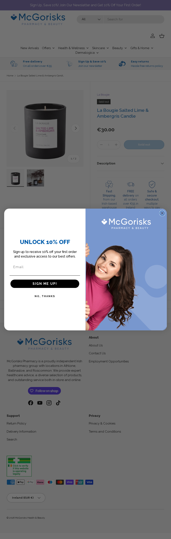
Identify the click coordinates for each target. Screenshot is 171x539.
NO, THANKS (45, 296)
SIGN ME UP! (45, 284)
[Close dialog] (162, 213)
